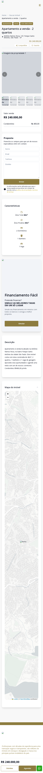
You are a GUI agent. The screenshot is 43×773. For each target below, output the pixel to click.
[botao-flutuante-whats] (39, 768)
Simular (21, 323)
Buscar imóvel (14, 15)
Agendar (27, 768)
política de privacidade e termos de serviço (22, 191)
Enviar (21, 182)
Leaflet (15, 699)
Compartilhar (22, 45)
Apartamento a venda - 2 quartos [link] (14, 18)
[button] (4, 74)
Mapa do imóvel (12, 387)
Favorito (36, 45)
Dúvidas (9, 768)
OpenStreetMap (25, 699)
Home (4, 15)
